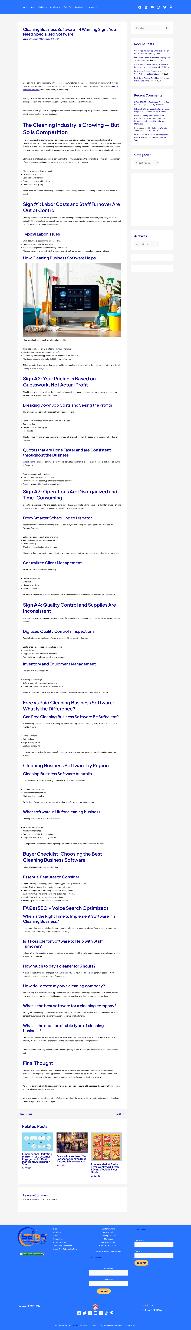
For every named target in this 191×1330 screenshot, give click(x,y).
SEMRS (76, 1325)
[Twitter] (164, 7)
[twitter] (85, 1313)
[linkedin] (101, 1313)
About (91, 7)
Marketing (42, 7)
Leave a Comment (30, 39)
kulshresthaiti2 (140, 109)
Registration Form (108, 1242)
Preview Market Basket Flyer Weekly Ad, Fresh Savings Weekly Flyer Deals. (105, 1168)
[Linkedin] (145, 7)
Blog (32, 7)
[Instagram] (158, 7)
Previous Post (25, 1114)
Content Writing (108, 1229)
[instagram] (90, 1313)
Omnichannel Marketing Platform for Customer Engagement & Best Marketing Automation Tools (37, 1159)
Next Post (121, 1114)
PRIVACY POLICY (60, 1242)
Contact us (57, 1239)
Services (54, 7)
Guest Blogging (108, 1232)
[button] (59, 7)
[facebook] (79, 1313)
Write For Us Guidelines (73, 7)
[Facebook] (139, 7)
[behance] (95, 1313)
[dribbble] (106, 1313)
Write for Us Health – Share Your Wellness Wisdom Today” (151, 137)
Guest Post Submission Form (65, 1249)
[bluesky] (112, 1313)
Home (24, 7)
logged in (38, 1199)
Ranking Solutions (108, 1235)
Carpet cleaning (30, 462)
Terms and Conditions (62, 1246)
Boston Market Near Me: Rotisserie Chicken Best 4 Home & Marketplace (72, 1159)
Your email (108, 1279)
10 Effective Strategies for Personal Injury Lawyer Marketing (150, 121)
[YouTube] (152, 7)
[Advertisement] (72, 62)
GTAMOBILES (140, 102)
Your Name (108, 1268)
